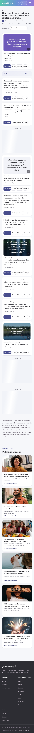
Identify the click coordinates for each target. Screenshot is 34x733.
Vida (19, 622)
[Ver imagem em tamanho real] (17, 42)
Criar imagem (7, 66)
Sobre (4, 655)
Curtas (20, 636)
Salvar (25, 66)
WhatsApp (19, 66)
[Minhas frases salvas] (18, 3)
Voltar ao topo (24, 671)
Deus (19, 639)
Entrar (24, 3)
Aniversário (21, 632)
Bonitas (20, 629)
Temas (4, 622)
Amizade (21, 646)
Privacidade (5, 661)
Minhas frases (6, 629)
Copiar (14, 66)
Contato (4, 658)
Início (3, 10)
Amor (20, 626)
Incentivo (21, 642)
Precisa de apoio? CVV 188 (9, 671)
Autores (4, 626)
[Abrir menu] (30, 3)
